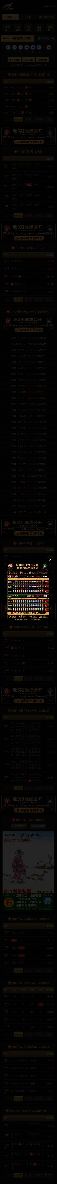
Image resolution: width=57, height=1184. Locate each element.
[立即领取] (28, 619)
